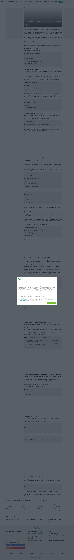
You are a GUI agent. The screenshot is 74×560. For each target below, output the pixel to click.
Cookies (24, 300)
